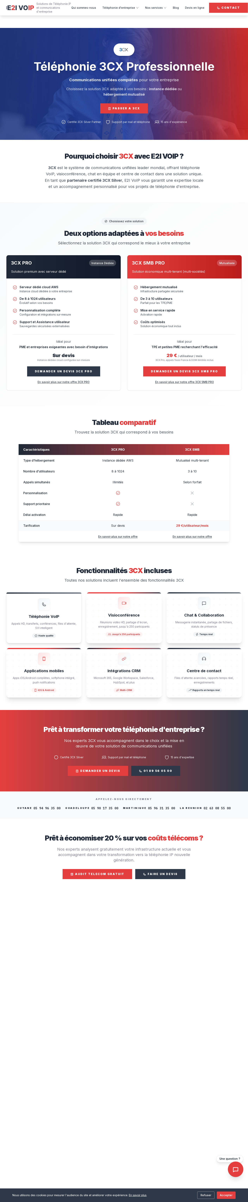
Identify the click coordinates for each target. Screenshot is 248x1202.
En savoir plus (137, 1195)
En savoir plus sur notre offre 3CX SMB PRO (184, 382)
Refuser (206, 1195)
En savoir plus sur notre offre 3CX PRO (64, 382)
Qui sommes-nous (83, 7)
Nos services (154, 7)
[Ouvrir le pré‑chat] (235, 1169)
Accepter (226, 1195)
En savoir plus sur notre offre (118, 536)
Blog (176, 7)
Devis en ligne (194, 7)
